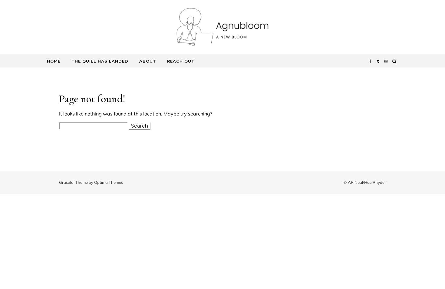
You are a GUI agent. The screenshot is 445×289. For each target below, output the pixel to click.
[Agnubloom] (222, 28)
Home (54, 61)
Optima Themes (108, 182)
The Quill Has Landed (99, 61)
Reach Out (181, 61)
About (147, 61)
